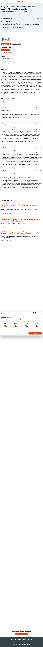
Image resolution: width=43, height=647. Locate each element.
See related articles (16, 44)
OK (35, 333)
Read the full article (6, 44)
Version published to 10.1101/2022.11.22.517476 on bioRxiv (17, 194)
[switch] (16, 326)
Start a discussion (6, 50)
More (33, 141)
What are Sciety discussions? (7, 52)
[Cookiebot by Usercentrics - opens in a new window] (34, 313)
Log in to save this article (8, 61)
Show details (37, 329)
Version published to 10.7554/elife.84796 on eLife (15, 101)
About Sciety (18, 639)
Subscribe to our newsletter (21, 633)
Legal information (27, 644)
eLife (11, 19)
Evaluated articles (6, 58)
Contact (24, 639)
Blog (12, 639)
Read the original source (7, 118)
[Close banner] (41, 313)
